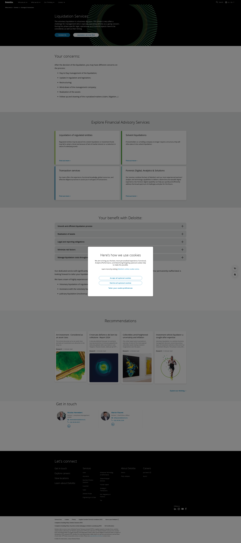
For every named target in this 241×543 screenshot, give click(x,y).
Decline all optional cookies (120, 283)
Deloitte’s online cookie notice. (128, 269)
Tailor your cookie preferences (120, 288)
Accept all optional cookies (120, 278)
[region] (120, 271)
